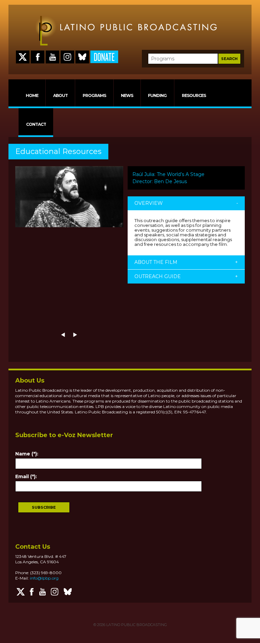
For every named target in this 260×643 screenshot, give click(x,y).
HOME (32, 95)
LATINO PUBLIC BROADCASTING (136, 624)
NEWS (127, 95)
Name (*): (26, 454)
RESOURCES (194, 95)
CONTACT (36, 124)
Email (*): (26, 476)
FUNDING (157, 95)
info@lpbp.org (44, 578)
